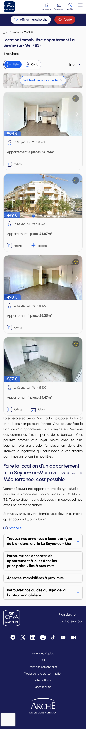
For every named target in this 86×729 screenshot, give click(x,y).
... (4, 32)
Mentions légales (43, 653)
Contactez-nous (71, 621)
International (43, 680)
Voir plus (15, 528)
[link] (43, 80)
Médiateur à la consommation (43, 673)
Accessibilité (43, 687)
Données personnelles (43, 667)
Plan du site (67, 615)
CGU (43, 660)
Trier (72, 64)
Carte (34, 64)
